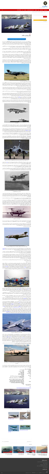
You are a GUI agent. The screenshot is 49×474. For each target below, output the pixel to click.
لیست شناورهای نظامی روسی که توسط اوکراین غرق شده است (42, 454)
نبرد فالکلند (20, 306)
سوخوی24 (26, 130)
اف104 (4, 249)
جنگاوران (44, 6)
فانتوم (4, 306)
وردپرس (27, 472)
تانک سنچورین (28, 441)
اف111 (25, 267)
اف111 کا (7, 266)
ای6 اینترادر (3, 248)
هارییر (19, 302)
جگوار (7, 336)
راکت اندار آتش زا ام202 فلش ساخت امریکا (42, 461)
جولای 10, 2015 (29, 36)
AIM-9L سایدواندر (7, 311)
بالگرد (34, 452)
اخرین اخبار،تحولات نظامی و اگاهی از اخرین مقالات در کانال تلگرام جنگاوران (16, 39)
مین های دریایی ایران (45, 467)
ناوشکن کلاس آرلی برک (6, 441)
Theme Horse (33, 472)
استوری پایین (45, 452)
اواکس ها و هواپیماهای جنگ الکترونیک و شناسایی (30, 451)
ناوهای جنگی (43, 452)
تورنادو (30, 130)
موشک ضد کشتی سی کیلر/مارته (43, 464)
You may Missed (44, 445)
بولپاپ (7, 162)
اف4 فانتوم (24, 298)
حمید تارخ (26, 36)
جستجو (45, 16)
